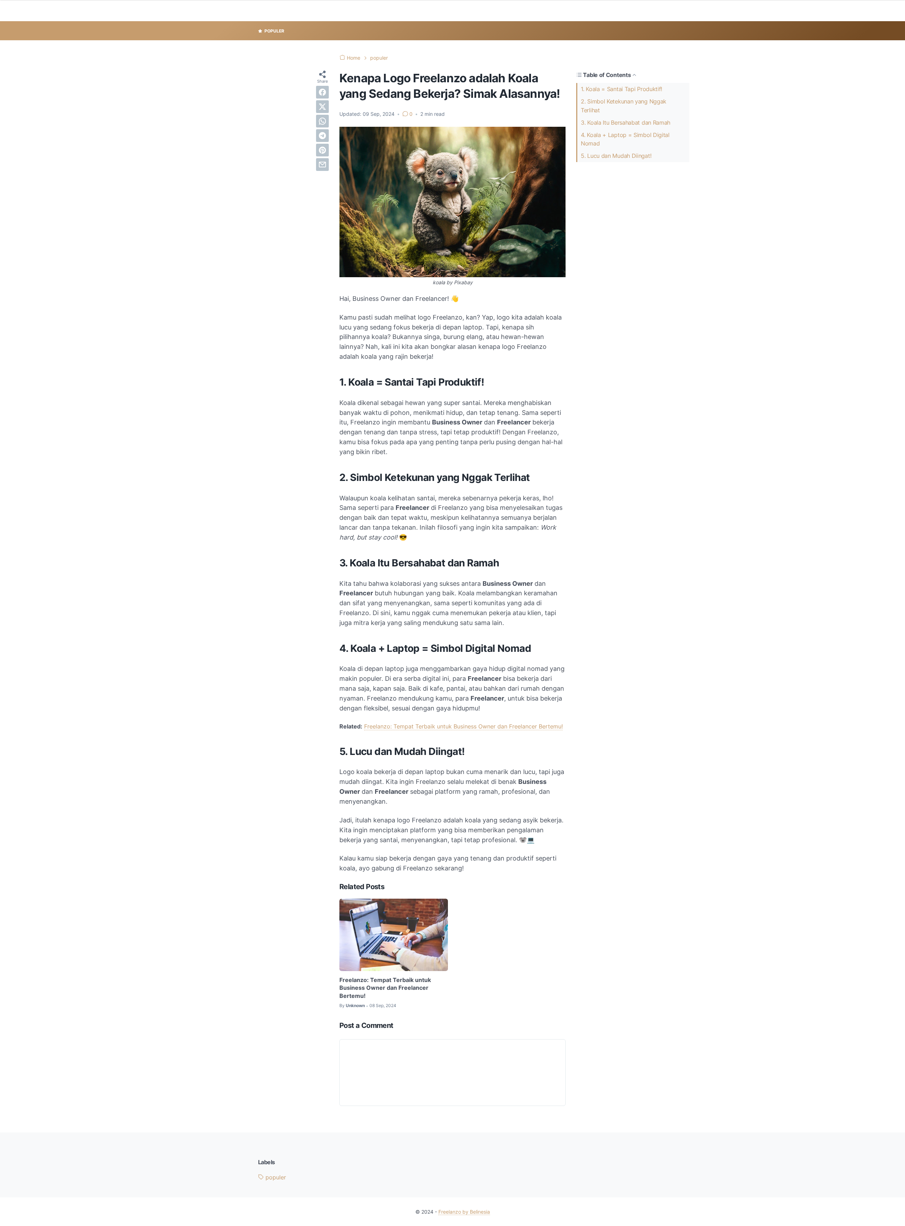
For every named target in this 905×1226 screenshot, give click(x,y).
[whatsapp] (322, 121)
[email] (322, 164)
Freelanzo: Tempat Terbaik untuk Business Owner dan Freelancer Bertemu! (463, 726)
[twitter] (322, 106)
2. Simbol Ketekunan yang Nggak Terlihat (623, 106)
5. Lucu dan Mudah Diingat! (616, 155)
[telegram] (322, 135)
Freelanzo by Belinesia (464, 1212)
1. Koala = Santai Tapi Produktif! (621, 89)
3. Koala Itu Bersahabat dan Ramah (625, 122)
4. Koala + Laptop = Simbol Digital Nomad (625, 139)
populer (275, 1177)
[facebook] (322, 92)
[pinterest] (322, 150)
